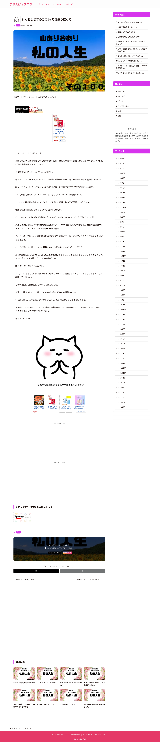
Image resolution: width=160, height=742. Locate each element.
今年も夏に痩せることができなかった (130, 56)
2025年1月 (122, 251)
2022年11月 (122, 373)
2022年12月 (122, 368)
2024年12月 (122, 256)
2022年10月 (122, 378)
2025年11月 (122, 202)
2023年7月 (122, 334)
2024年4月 (122, 290)
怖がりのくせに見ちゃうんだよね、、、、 (130, 73)
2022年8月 (122, 387)
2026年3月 (122, 183)
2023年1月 (122, 363)
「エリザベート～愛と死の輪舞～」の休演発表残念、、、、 (131, 67)
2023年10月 (122, 319)
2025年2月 (122, 246)
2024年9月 (122, 270)
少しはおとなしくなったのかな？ (128, 37)
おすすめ (121, 91)
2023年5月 (122, 344)
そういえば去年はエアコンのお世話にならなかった (131, 42)
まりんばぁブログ (21, 4)
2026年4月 (122, 178)
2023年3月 (122, 353)
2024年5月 (122, 285)
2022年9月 (122, 383)
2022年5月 (122, 402)
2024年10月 (122, 266)
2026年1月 (122, 193)
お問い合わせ (75, 735)
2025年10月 (122, 207)
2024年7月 (122, 275)
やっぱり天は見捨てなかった (126, 27)
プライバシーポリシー (102, 735)
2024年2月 (122, 300)
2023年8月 (122, 329)
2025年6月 (122, 227)
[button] (36, 571)
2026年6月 (122, 168)
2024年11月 (122, 261)
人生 (18, 25)
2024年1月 (122, 305)
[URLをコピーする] (82, 571)
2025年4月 (122, 236)
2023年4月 (122, 348)
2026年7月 (122, 163)
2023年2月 (122, 358)
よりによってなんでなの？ (125, 32)
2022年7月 (122, 392)
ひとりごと (122, 96)
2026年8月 (122, 158)
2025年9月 (122, 212)
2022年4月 (122, 407)
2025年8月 (122, 217)
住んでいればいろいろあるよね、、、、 (129, 22)
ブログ (120, 101)
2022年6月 (122, 397)
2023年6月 (122, 339)
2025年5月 (122, 231)
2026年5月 (122, 173)
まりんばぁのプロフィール (59, 735)
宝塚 (119, 116)
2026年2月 (122, 188)
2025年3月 (122, 241)
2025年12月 (122, 197)
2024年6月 (122, 280)
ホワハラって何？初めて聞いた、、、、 (129, 61)
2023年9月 (122, 324)
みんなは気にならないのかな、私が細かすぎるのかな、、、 (131, 50)
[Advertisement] (59, 441)
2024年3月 (122, 295)
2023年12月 (122, 309)
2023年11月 (122, 314)
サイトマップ (87, 735)
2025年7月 (122, 222)
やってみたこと (123, 106)
